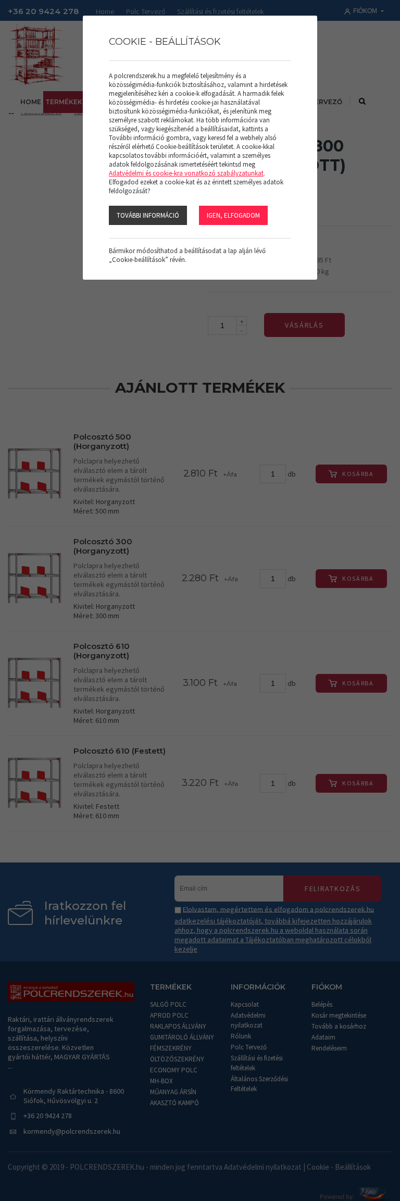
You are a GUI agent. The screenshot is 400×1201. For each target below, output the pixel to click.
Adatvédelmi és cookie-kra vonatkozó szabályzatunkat (186, 173)
